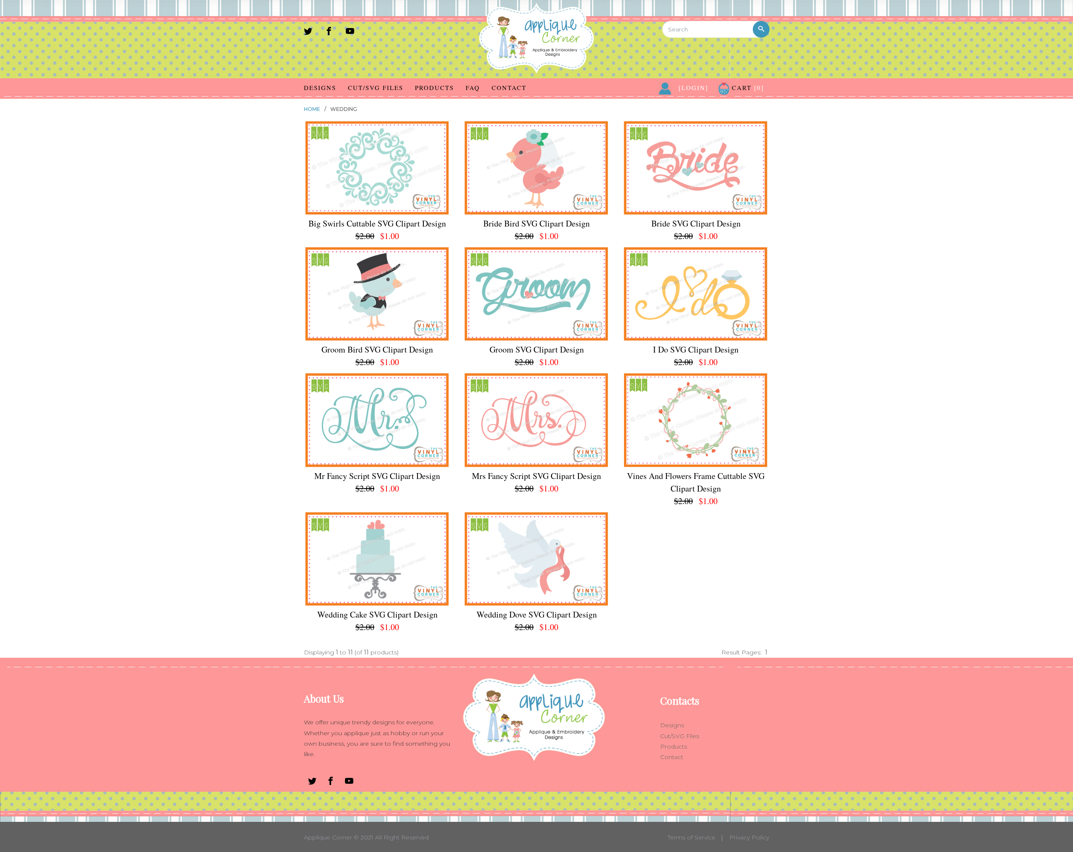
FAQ (473, 87)
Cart (746, 87)
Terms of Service (691, 837)
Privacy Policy (749, 837)
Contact (509, 87)
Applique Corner (328, 837)
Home (312, 109)
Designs (320, 87)
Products (434, 87)
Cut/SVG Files (375, 87)
